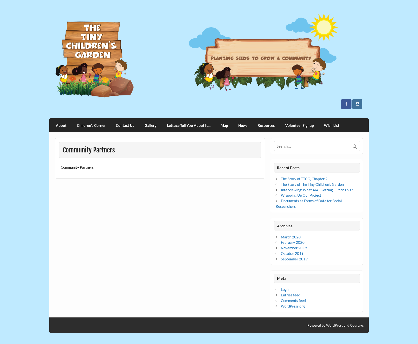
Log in (285, 289)
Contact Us (125, 125)
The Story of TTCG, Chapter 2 (304, 179)
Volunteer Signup (299, 125)
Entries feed (290, 295)
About (61, 125)
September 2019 (294, 259)
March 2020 (291, 237)
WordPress (334, 325)
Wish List (331, 125)
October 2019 (292, 253)
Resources (266, 125)
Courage (356, 325)
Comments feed (293, 300)
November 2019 (294, 248)
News (242, 125)
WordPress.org (293, 306)
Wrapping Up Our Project (301, 195)
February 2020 (293, 242)
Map (224, 125)
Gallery (151, 125)
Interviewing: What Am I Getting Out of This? (317, 190)
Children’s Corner (91, 125)
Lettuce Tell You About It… (188, 125)
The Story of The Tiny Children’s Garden (312, 184)
